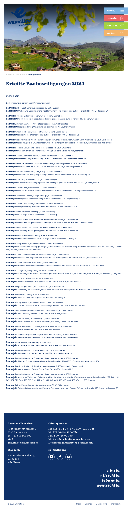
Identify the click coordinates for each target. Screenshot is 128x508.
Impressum (115, 504)
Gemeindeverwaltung (21, 455)
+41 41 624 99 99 (21, 435)
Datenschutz (101, 504)
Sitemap (88, 504)
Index (78, 504)
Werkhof (13, 458)
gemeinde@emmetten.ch (23, 442)
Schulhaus (14, 462)
